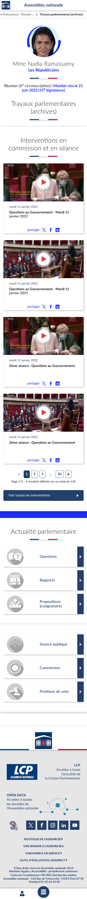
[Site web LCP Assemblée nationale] (43, 772)
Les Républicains (43, 70)
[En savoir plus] (43, 604)
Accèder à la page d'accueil (6, 5)
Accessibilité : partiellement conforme (54, 871)
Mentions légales (19, 871)
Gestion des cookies (65, 875)
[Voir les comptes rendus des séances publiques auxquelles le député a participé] (43, 644)
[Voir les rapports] (43, 580)
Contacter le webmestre (25, 875)
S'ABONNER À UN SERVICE (42, 853)
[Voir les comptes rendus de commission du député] (43, 668)
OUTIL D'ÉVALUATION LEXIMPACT (42, 860)
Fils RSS (46, 875)
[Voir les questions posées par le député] (43, 557)
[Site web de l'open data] (43, 802)
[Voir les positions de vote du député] (43, 692)
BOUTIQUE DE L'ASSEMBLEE (42, 839)
